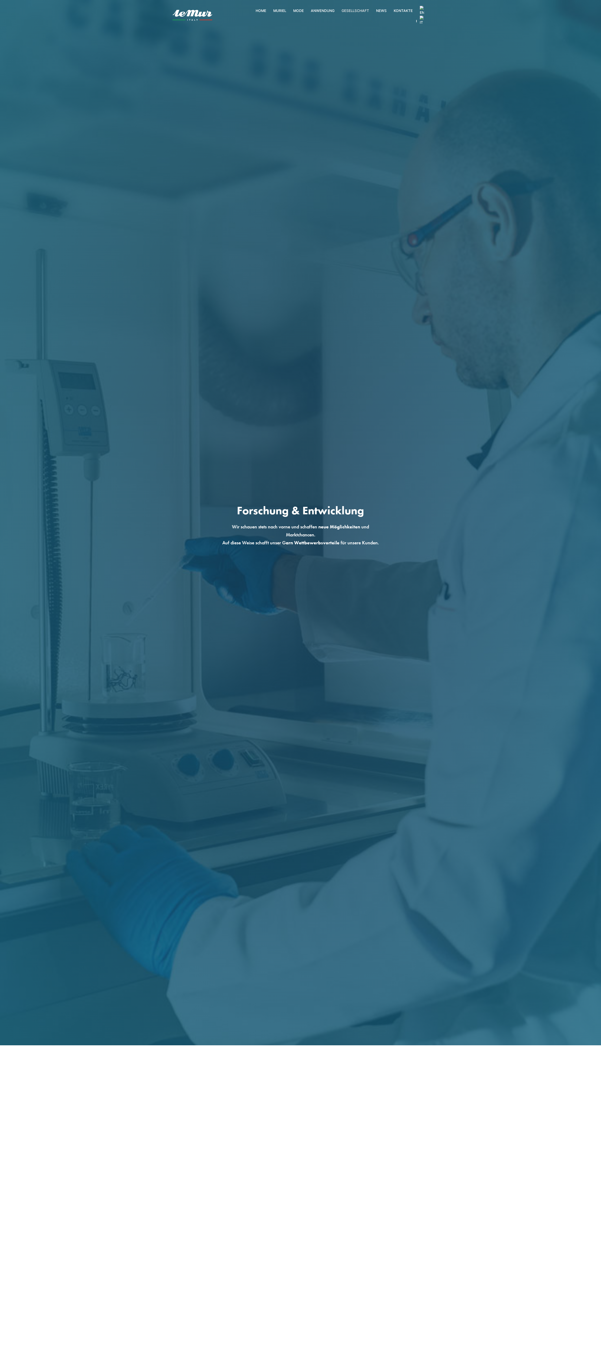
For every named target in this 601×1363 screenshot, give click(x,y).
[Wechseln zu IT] (422, 21)
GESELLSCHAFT (355, 10)
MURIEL (279, 10)
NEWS (381, 10)
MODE (298, 10)
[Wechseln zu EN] (422, 11)
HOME (261, 10)
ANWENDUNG (323, 10)
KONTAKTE (403, 10)
